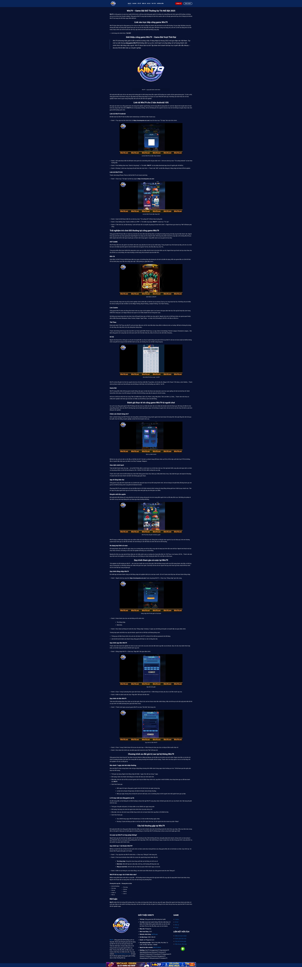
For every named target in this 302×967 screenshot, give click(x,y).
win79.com (154, 934)
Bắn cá (144, 3)
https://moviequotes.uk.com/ (123, 954)
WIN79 (129, 3)
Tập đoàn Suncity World (134, 757)
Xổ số (139, 3)
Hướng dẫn (160, 3)
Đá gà (148, 3)
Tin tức (153, 3)
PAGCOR (161, 96)
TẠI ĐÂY (128, 33)
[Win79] (117, 3)
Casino (134, 3)
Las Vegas (124, 312)
